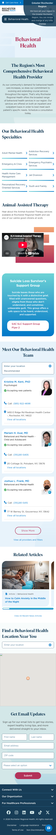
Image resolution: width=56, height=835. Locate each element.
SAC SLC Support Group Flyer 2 (26, 325)
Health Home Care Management (11, 175)
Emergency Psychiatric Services (40, 164)
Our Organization (12, 796)
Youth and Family (38, 186)
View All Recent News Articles (28, 616)
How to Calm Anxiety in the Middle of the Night (25, 600)
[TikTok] (40, 812)
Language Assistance (29, 825)
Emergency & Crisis (12, 164)
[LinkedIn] (24, 812)
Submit (28, 775)
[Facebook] (8, 812)
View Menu (5, 19)
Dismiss (42, 24)
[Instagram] (16, 812)
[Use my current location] (50, 366)
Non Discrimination (35, 830)
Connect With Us (12, 789)
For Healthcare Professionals (19, 803)
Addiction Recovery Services (39, 153)
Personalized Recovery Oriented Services (13, 186)
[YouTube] (32, 812)
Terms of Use (17, 830)
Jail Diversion (35, 175)
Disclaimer (12, 825)
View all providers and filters (28, 540)
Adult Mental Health (12, 153)
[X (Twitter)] (48, 812)
